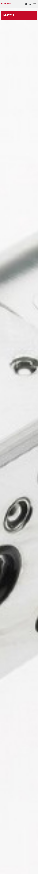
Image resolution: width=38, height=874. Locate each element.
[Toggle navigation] (34, 4)
